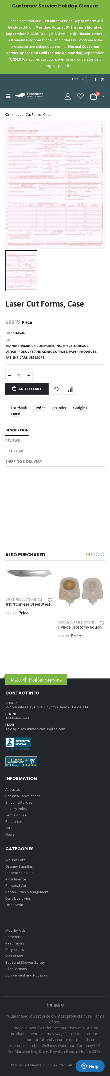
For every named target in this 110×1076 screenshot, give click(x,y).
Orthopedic (14, 904)
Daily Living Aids (18, 898)
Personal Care (17, 885)
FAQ (8, 827)
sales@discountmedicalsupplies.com (35, 728)
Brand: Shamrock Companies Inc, (34, 346)
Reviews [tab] (12, 440)
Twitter (39, 407)
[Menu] (8, 96)
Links (76, 79)
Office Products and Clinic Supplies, (37, 352)
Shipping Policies (19, 802)
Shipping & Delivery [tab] (23, 461)
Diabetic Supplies (19, 872)
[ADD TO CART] (43, 578)
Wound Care (15, 859)
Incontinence (15, 879)
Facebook (19, 407)
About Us (12, 789)
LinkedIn (59, 407)
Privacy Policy (16, 808)
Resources (14, 821)
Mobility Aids (15, 930)
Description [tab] (17, 430)
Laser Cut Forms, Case (44, 304)
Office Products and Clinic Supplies (32, 599)
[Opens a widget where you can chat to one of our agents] (90, 1066)
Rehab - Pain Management (26, 892)
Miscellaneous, (76, 346)
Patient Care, (17, 357)
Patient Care (93, 622)
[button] (88, 554)
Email (15, 413)
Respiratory (14, 943)
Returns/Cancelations (23, 795)
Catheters (13, 936)
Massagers (14, 956)
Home (7, 114)
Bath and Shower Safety (25, 962)
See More (36, 357)
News (9, 834)
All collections (16, 968)
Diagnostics (14, 949)
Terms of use (16, 815)
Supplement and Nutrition (26, 975)
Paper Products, (83, 352)
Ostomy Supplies (70, 622)
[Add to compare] (70, 389)
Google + (80, 407)
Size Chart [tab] (15, 450)
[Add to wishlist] (57, 389)
